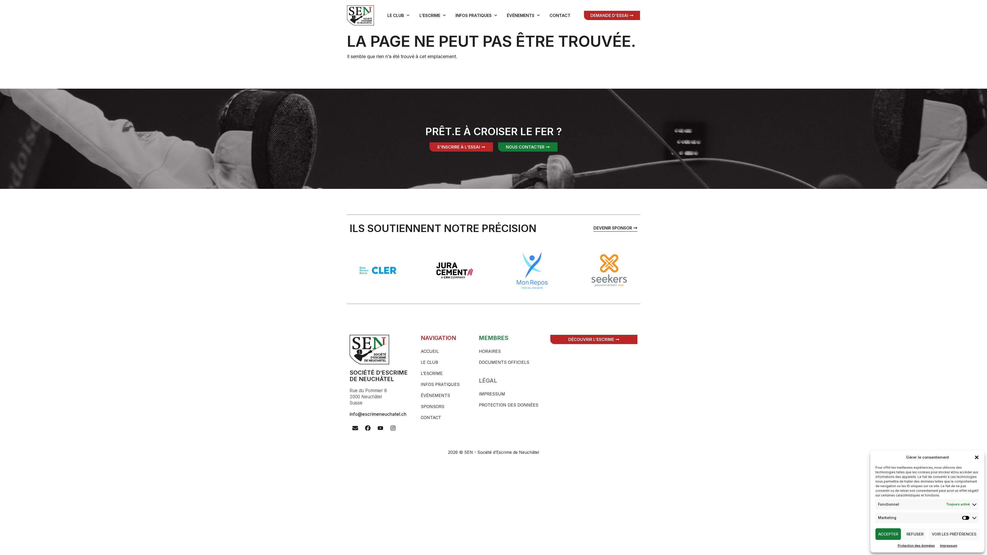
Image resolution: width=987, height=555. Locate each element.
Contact (560, 15)
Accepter (888, 534)
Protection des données (916, 546)
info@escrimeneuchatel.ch (378, 414)
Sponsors (432, 406)
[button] (976, 457)
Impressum (948, 546)
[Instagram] (393, 428)
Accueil (430, 351)
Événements (520, 15)
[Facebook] (367, 428)
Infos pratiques (473, 15)
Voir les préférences (954, 534)
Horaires (490, 351)
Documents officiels (504, 362)
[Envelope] (355, 428)
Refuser (915, 534)
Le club (395, 15)
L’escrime (429, 15)
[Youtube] (380, 428)
